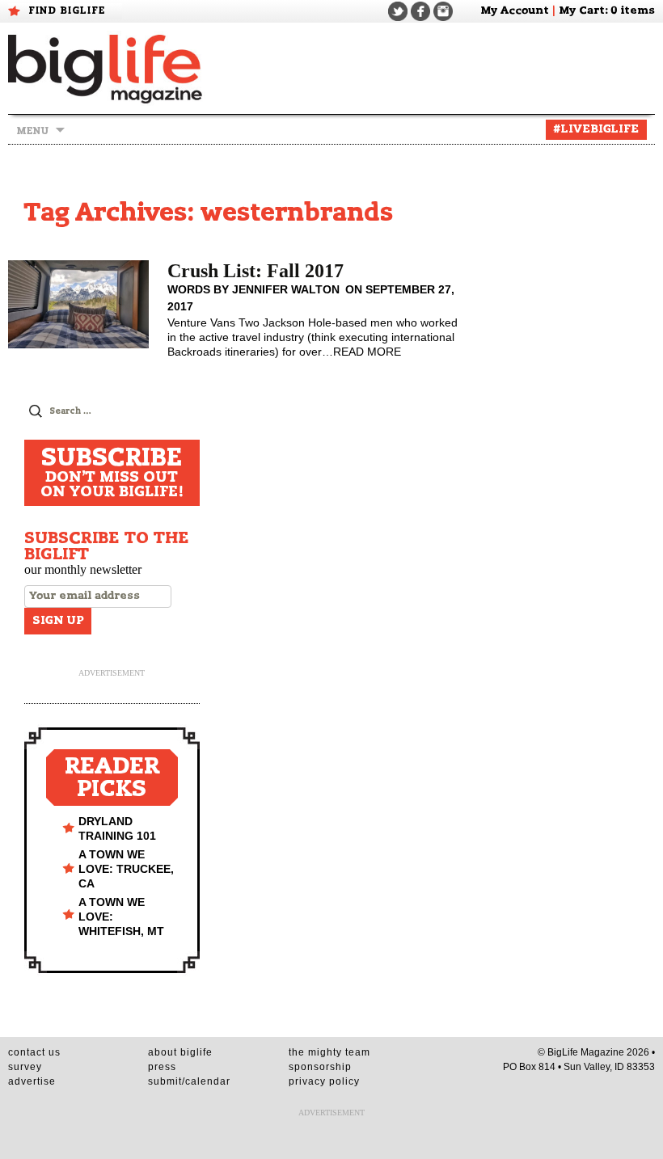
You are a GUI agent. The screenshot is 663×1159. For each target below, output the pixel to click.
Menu (32, 131)
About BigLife (180, 1052)
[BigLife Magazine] (106, 68)
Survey (25, 1067)
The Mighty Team (329, 1052)
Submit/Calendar (189, 1081)
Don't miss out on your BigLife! (112, 472)
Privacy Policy (324, 1081)
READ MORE (367, 351)
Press (162, 1067)
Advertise (32, 1081)
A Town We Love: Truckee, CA (126, 869)
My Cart (582, 11)
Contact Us (34, 1052)
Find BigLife (67, 10)
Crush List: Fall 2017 (255, 270)
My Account (514, 11)
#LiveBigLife (596, 129)
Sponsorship (320, 1067)
